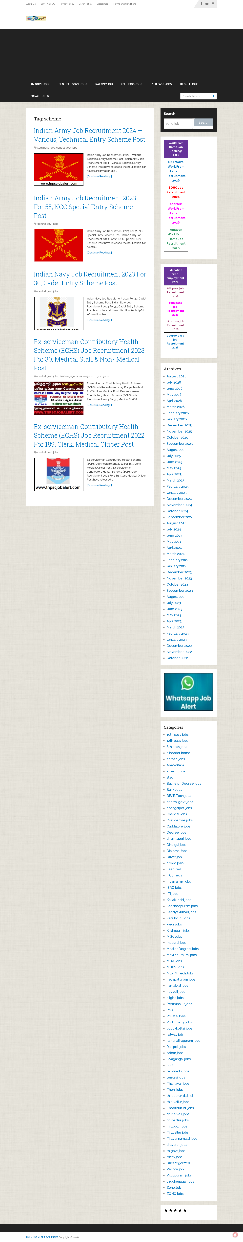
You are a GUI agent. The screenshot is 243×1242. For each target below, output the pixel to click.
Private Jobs (39, 96)
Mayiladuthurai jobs (182, 955)
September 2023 (180, 591)
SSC (170, 1065)
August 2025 (176, 450)
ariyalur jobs (176, 771)
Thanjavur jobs (178, 1083)
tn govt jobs (40, 84)
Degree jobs (189, 84)
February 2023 (178, 633)
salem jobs (86, 376)
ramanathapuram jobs (183, 1041)
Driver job (174, 857)
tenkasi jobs (176, 1077)
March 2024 (176, 554)
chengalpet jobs (179, 808)
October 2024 (177, 511)
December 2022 (179, 646)
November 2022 (179, 652)
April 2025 (174, 474)
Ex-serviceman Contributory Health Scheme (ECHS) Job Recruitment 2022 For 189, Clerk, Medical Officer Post (89, 435)
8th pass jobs (177, 747)
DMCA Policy (85, 4)
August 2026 (176, 376)
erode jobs (175, 863)
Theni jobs (175, 1090)
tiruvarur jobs (177, 1145)
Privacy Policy (67, 4)
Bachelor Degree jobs (184, 783)
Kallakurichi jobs (179, 900)
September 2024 (180, 517)
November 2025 (179, 431)
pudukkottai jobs (179, 1028)
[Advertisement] (121, 53)
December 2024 (179, 499)
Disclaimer (102, 4)
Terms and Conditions (124, 4)
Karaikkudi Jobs (178, 918)
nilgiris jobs (175, 998)
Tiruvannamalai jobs (182, 1139)
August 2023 (176, 597)
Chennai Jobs (177, 814)
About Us (31, 4)
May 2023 (174, 615)
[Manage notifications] (235, 1234)
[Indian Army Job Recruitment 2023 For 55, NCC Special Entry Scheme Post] (58, 245)
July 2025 (174, 456)
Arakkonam (175, 765)
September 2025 (180, 444)
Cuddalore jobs (178, 826)
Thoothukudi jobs (180, 1108)
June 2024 (174, 535)
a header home (178, 753)
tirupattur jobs (178, 1120)
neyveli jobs (176, 992)
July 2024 (174, 529)
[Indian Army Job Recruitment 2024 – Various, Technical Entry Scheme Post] (58, 169)
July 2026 (174, 382)
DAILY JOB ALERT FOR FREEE (42, 1237)
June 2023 (174, 609)
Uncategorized (178, 1163)
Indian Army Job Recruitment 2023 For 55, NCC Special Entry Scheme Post (85, 207)
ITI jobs (172, 894)
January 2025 (176, 493)
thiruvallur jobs (178, 1102)
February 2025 (177, 486)
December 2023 (179, 572)
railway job (104, 84)
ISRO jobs (174, 888)
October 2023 (177, 584)
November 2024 (179, 505)
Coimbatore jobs (180, 820)
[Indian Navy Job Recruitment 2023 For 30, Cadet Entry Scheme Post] (58, 313)
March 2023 (175, 627)
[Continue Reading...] (99, 176)
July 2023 (174, 603)
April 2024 (174, 548)
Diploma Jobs (177, 851)
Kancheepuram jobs (182, 906)
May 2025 (174, 468)
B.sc (170, 777)
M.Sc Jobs (174, 937)
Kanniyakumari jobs (181, 912)
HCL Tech (174, 875)
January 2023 (177, 640)
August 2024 (176, 523)
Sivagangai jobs (179, 1059)
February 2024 (178, 560)
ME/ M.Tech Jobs (180, 973)
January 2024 (177, 566)
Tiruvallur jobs (178, 1132)
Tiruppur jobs (177, 1126)
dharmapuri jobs (179, 839)
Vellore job (175, 1169)
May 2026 (174, 395)
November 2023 (179, 578)
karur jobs (174, 924)
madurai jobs (176, 943)
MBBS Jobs (175, 967)
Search (213, 96)
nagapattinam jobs (181, 979)
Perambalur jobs (179, 1004)
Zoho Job (174, 1188)
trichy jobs (174, 1157)
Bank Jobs (174, 790)
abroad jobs (176, 759)
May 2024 (174, 542)
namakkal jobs (177, 986)
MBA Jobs (174, 961)
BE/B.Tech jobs (179, 796)
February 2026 (178, 413)
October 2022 (177, 658)
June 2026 (174, 389)
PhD (170, 1010)
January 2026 (177, 419)
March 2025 (175, 480)
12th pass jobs (131, 84)
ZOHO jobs (175, 1194)
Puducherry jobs (179, 1022)
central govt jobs (73, 84)
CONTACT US (47, 4)
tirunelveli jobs (178, 1114)
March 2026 (176, 407)
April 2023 (174, 621)
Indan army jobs (179, 881)
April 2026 (174, 401)
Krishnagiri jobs (69, 376)
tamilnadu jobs (178, 1071)
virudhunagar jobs (180, 1181)
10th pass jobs (161, 84)
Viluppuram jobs (179, 1175)
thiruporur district (180, 1096)
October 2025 (177, 437)
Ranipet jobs (176, 1047)
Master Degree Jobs (183, 949)
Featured (174, 869)
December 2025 (179, 425)
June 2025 (174, 462)
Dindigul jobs (176, 845)
